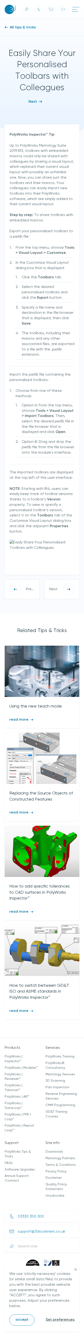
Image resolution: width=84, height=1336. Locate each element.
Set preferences (60, 1320)
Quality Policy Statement (56, 1187)
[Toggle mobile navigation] (75, 9)
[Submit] (11, 1246)
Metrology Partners (60, 1158)
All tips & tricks (22, 27)
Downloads (54, 1151)
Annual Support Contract (17, 1178)
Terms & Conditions (61, 1165)
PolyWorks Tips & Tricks (18, 1154)
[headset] (63, 9)
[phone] (38, 9)
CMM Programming (60, 1105)
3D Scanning (55, 1080)
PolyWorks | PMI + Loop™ (18, 1117)
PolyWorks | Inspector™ (13, 1059)
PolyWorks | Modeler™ (21, 1067)
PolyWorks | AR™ (17, 1096)
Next (33, 102)
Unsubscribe (55, 1195)
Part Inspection (57, 1087)
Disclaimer (54, 1177)
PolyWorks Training (60, 1056)
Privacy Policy (56, 1171)
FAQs (9, 1163)
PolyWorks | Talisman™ (13, 1088)
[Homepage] (10, 9)
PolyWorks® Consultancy (55, 1065)
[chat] (51, 9)
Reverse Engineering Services (61, 1096)
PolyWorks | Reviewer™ (13, 1077)
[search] (26, 9)
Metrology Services (60, 1074)
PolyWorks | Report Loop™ (19, 1128)
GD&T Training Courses (56, 1114)
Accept (21, 1320)
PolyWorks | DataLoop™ (13, 1106)
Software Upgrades (20, 1169)
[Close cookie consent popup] (75, 1269)
